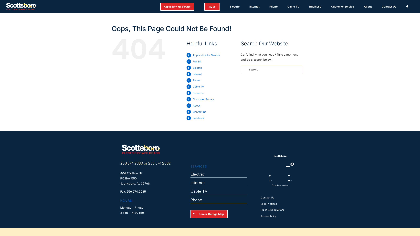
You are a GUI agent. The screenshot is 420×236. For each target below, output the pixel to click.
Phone (196, 80)
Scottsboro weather (280, 185)
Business (198, 93)
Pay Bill (197, 61)
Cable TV (198, 86)
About (196, 105)
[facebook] (192, 155)
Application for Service (206, 55)
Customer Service (203, 99)
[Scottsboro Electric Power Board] (140, 146)
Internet (197, 74)
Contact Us (199, 111)
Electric (197, 67)
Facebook (198, 118)
